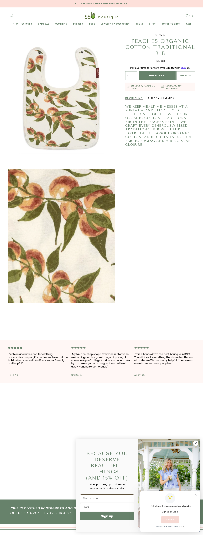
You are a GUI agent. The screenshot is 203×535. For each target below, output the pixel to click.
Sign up (107, 516)
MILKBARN (160, 35)
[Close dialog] (196, 443)
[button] (22, 24)
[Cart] (194, 15)
